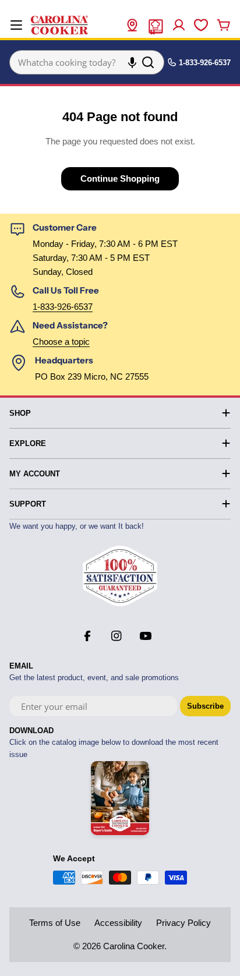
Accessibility (118, 923)
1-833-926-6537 (63, 307)
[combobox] (86, 62)
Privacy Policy (183, 923)
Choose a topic (61, 341)
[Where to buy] (132, 25)
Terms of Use (54, 923)
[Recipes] (156, 25)
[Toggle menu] (16, 25)
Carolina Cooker (133, 946)
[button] (132, 62)
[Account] (179, 25)
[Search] (148, 62)
